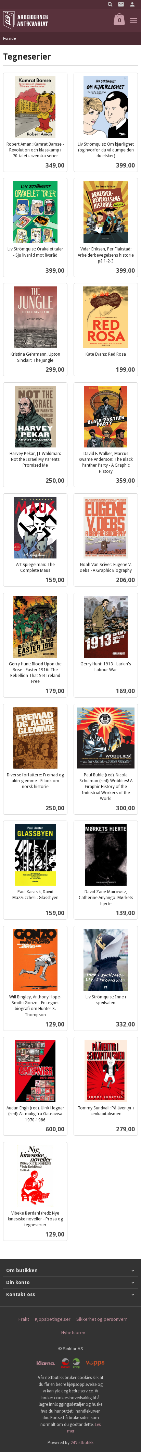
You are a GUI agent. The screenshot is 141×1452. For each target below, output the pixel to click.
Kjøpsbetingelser (52, 1319)
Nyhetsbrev (73, 1332)
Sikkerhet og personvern (102, 1319)
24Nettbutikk (81, 1442)
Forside (9, 38)
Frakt (23, 1319)
